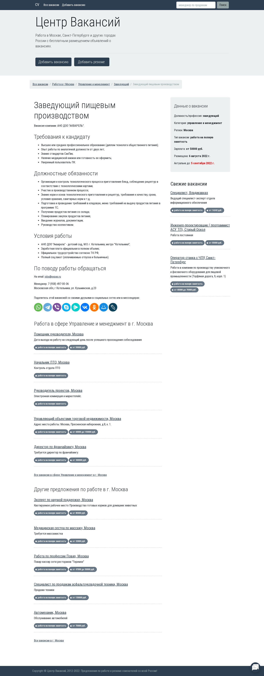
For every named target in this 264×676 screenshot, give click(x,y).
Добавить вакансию (73, 5)
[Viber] (57, 307)
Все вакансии (51, 5)
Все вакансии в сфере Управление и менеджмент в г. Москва (70, 475)
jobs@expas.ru (53, 276)
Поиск (222, 5)
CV (37, 5)
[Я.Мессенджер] (75, 307)
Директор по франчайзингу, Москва (60, 447)
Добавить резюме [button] (91, 62)
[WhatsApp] (38, 307)
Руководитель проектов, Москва (58, 390)
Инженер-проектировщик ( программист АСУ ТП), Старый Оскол (200, 227)
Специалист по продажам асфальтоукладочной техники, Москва (81, 584)
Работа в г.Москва (63, 84)
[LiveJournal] (113, 307)
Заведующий (121, 84)
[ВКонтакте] (85, 307)
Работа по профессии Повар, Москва (61, 556)
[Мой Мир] (103, 307)
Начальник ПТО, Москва (52, 362)
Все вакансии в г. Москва (49, 640)
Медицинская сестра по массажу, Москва (64, 528)
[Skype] (66, 307)
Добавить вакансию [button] (53, 62)
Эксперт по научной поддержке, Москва (63, 500)
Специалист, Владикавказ (189, 193)
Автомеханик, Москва (50, 612)
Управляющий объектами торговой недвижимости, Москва (77, 419)
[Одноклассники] (94, 307)
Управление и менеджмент (94, 84)
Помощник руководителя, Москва (59, 334)
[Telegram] (47, 307)
